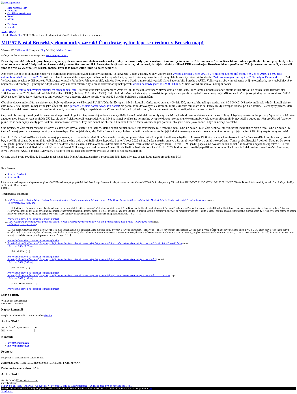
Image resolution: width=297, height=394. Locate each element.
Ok (150, 388)
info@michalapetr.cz (18, 345)
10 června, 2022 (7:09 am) (20, 262)
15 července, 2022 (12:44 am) (22, 224)
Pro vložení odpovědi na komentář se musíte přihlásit (33, 219)
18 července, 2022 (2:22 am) (21, 202)
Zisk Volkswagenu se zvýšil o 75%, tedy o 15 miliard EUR (248, 77)
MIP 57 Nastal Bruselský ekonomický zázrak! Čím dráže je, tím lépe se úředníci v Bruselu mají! (102, 42)
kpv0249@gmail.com (18, 343)
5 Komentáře (22, 50)
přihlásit (48, 315)
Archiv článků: (8, 380)
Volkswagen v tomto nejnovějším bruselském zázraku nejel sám (39, 89)
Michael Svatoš (63, 50)
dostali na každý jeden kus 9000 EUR (155, 84)
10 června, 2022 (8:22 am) (20, 246)
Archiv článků (8, 32)
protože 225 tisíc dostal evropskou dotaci (94, 105)
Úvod (13, 35)
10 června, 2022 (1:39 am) (20, 278)
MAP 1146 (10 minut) (57, 55)
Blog (19, 35)
